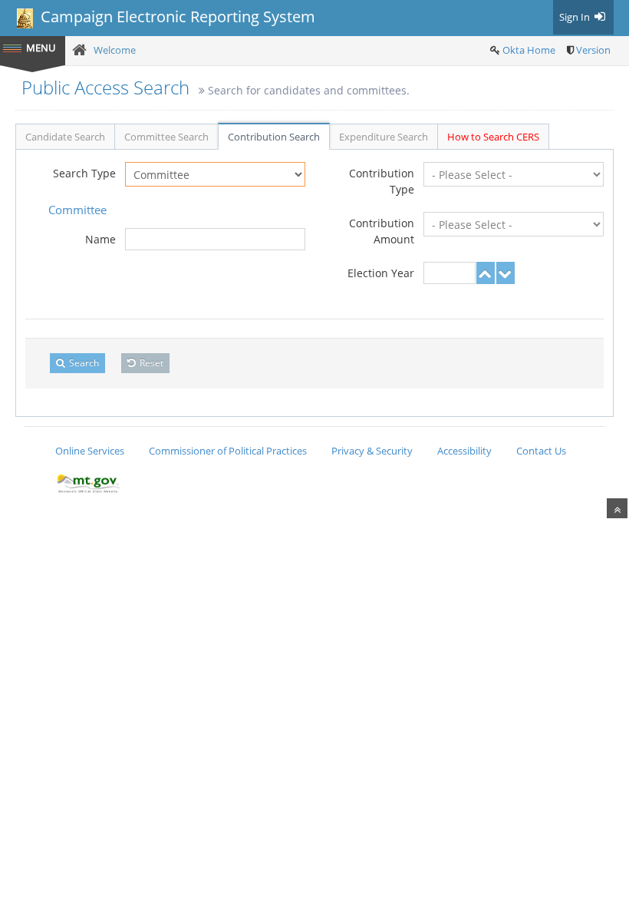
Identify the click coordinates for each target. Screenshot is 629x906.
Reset (150, 362)
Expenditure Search (383, 137)
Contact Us (541, 451)
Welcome (115, 50)
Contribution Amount (381, 231)
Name (100, 239)
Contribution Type (381, 181)
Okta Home (528, 50)
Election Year (380, 273)
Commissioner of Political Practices (228, 451)
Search (83, 362)
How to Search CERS (493, 137)
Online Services (89, 451)
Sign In (575, 17)
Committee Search (166, 137)
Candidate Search (65, 137)
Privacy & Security (372, 451)
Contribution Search (274, 137)
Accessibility (464, 451)
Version (593, 50)
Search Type (84, 173)
